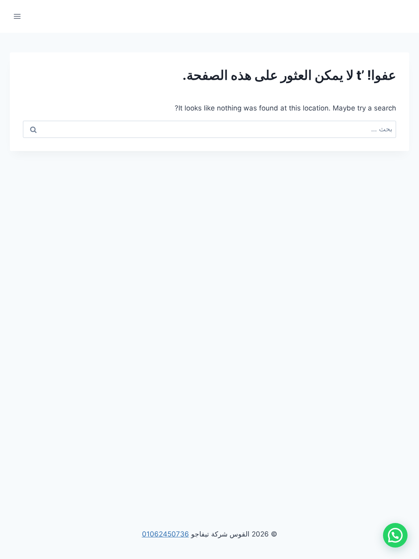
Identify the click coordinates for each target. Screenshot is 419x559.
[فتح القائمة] (17, 16)
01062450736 (165, 534)
